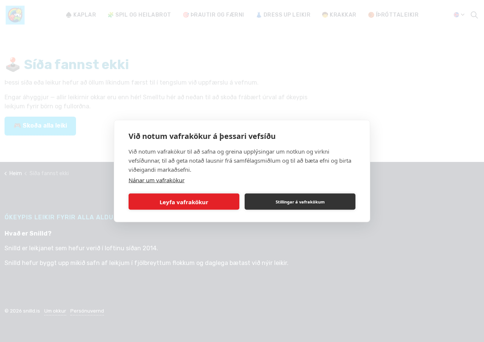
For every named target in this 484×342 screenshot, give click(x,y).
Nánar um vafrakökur (157, 180)
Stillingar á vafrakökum (300, 201)
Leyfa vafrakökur (184, 201)
